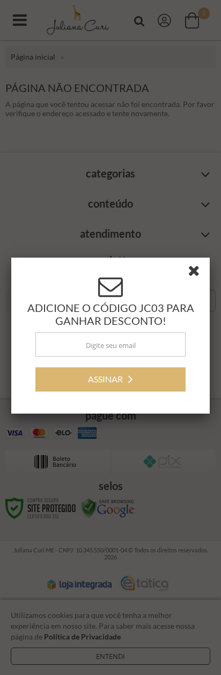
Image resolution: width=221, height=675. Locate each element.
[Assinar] (110, 381)
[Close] (197, 274)
